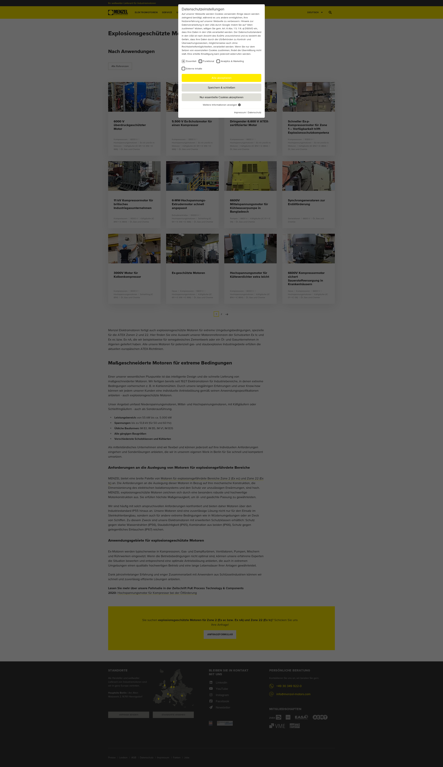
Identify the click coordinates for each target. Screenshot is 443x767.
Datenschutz (254, 112)
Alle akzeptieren (222, 77)
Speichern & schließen (221, 87)
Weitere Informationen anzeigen (220, 104)
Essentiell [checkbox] (191, 61)
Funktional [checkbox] (208, 61)
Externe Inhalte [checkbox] (194, 68)
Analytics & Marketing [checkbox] (232, 61)
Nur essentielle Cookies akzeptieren (221, 97)
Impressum (240, 112)
